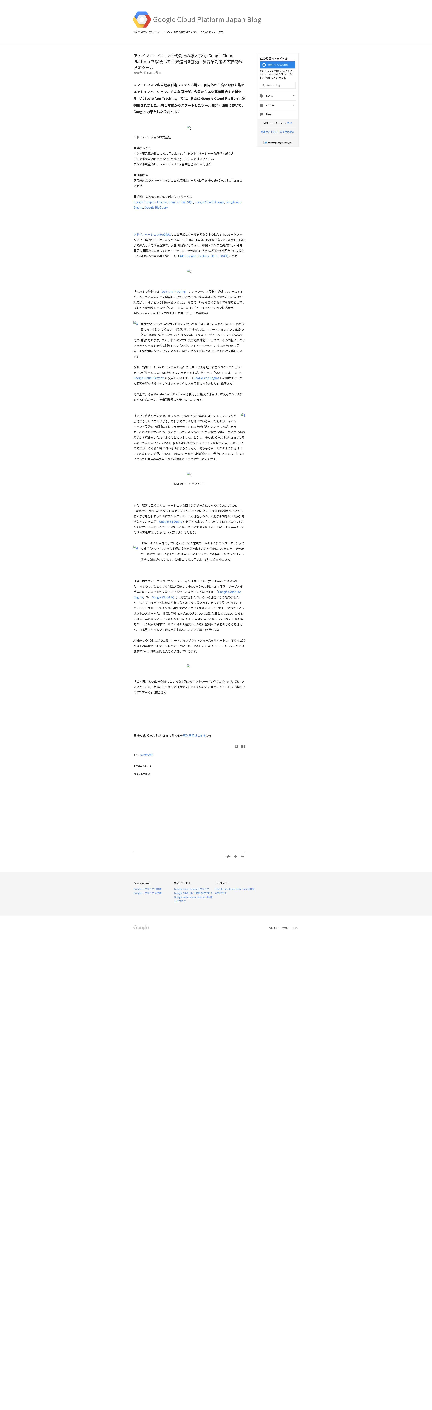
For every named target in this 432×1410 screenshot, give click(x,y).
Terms (295, 927)
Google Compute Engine (150, 202)
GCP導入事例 (147, 754)
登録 (289, 123)
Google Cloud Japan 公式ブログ (191, 889)
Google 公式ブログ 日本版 (147, 889)
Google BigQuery (156, 207)
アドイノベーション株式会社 (152, 234)
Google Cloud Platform (148, 378)
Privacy (285, 927)
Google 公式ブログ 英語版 (147, 893)
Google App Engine (206, 378)
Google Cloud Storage (209, 202)
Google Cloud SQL (180, 202)
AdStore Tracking (174, 291)
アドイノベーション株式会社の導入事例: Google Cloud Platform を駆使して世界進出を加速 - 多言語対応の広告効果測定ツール (188, 61)
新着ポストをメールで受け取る (277, 131)
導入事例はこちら (194, 735)
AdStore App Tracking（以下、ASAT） (204, 256)
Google (273, 927)
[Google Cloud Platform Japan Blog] (207, 27)
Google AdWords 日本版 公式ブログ (193, 893)
